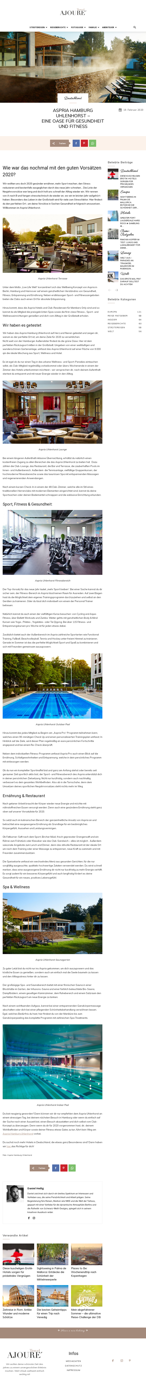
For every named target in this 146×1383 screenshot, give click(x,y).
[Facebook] (76, 143)
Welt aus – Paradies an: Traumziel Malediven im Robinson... (127, 263)
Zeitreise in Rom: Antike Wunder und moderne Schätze (17, 1313)
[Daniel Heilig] (15, 1202)
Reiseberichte (58, 27)
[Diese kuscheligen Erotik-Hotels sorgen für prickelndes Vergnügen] (18, 1254)
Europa (125, 192)
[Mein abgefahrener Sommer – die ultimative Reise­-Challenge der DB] (87, 1296)
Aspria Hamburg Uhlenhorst (18, 1133)
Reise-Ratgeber (127, 233)
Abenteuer (108, 27)
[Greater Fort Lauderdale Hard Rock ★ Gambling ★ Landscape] (113, 216)
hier (9, 1146)
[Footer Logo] (24, 1353)
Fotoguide (77, 27)
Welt (125, 274)
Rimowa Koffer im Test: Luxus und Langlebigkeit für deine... (130, 243)
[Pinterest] (84, 143)
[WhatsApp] (92, 143)
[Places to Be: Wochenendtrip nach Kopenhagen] (87, 1254)
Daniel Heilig (35, 1188)
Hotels (125, 213)
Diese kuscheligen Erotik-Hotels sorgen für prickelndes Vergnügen (18, 1272)
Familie (93, 27)
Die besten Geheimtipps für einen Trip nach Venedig (52, 1313)
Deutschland (73, 98)
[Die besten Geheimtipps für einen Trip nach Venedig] (52, 1296)
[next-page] (116, 290)
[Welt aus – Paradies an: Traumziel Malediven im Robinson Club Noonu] (113, 256)
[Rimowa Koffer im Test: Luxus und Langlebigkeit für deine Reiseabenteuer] (113, 234)
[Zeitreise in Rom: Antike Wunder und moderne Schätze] (18, 1296)
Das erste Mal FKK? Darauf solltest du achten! (130, 282)
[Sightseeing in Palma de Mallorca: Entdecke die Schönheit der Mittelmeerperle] (52, 1254)
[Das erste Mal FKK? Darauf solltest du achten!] (113, 277)
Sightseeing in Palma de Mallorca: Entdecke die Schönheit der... (129, 202)
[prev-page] (110, 290)
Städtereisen (37, 27)
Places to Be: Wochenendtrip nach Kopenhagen (83, 1272)
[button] (134, 27)
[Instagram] (34, 1217)
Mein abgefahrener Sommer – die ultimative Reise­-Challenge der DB (86, 1313)
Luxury (126, 253)
